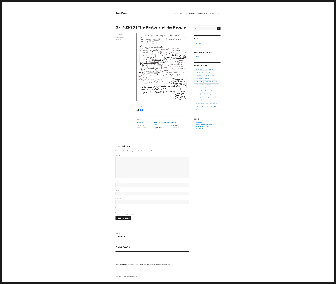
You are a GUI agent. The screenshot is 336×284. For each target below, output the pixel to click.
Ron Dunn (121, 13)
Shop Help (198, 44)
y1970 (201, 106)
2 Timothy (207, 75)
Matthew (197, 94)
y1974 (196, 109)
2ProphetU (199, 122)
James (207, 87)
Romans (211, 100)
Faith (196, 84)
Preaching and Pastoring (202, 97)
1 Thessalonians (199, 72)
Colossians (207, 78)
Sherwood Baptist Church (203, 126)
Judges (207, 91)
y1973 (215, 106)
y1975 (201, 109)
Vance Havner (199, 128)
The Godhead (210, 103)
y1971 (206, 106)
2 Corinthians (198, 75)
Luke (212, 91)
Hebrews (215, 84)
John (196, 91)
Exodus (214, 81)
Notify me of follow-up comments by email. (127, 210)
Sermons (192, 13)
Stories (211, 13)
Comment (119, 155)
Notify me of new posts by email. (124, 214)
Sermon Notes (119, 37)
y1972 (210, 106)
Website (118, 198)
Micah (203, 94)
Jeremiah (213, 87)
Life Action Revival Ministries (204, 124)
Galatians (118, 39)
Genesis (209, 84)
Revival (205, 100)
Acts (212, 75)
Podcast (198, 56)
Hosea (196, 87)
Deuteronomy (199, 81)
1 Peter (211, 69)
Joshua (202, 91)
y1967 (217, 103)
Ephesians (208, 81)
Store (218, 13)
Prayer (217, 94)
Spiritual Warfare (199, 103)
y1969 (196, 106)
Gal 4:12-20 (139, 122)
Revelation (198, 100)
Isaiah (202, 87)
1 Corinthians (198, 69)
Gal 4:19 (173, 122)
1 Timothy (208, 72)
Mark (217, 91)
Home (175, 13)
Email (118, 190)
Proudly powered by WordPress (131, 276)
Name (118, 181)
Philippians (210, 94)
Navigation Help (200, 42)
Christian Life (198, 78)
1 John (206, 69)
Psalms (213, 97)
